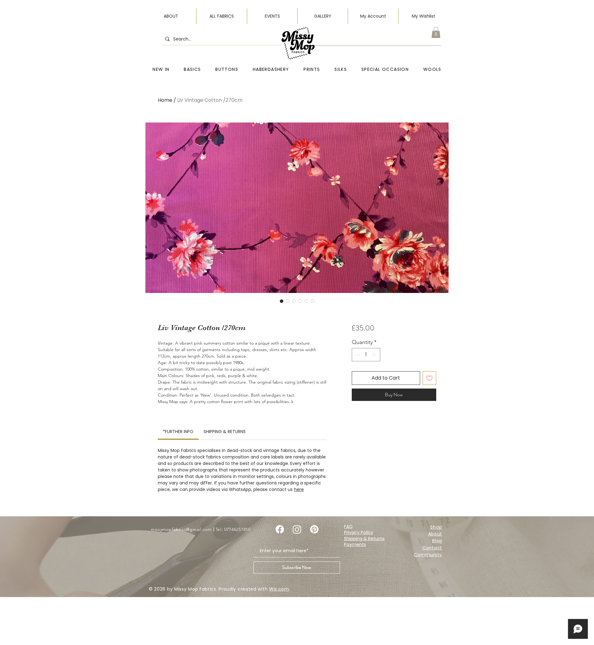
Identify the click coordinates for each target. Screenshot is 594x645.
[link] (178, 431)
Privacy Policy (358, 532)
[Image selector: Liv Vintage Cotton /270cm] (281, 301)
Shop (436, 527)
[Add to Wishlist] (429, 378)
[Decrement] (357, 354)
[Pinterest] (314, 529)
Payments (355, 544)
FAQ (348, 526)
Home (165, 100)
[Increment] (374, 354)
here (299, 489)
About (435, 534)
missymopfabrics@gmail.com (181, 529)
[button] (436, 32)
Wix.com (279, 589)
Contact (432, 548)
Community (428, 555)
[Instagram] (297, 529)
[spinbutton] (366, 354)
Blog (437, 541)
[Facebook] (279, 529)
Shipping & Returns (364, 538)
